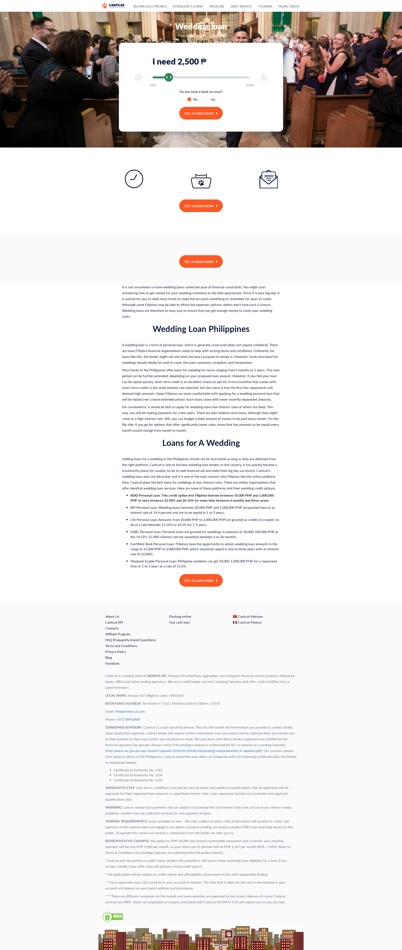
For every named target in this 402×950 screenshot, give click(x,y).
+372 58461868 (128, 719)
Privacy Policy (115, 651)
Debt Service (241, 6)
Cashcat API (114, 622)
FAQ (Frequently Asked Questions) (130, 639)
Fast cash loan (179, 622)
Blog (108, 657)
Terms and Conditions (121, 645)
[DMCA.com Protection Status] (112, 916)
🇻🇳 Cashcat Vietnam (248, 616)
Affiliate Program (117, 634)
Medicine (216, 6)
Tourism (265, 6)
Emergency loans (188, 6)
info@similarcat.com (130, 711)
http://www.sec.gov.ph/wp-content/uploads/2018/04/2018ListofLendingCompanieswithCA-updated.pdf (183, 750)
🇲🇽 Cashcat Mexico (247, 622)
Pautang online (180, 616)
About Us (112, 616)
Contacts (112, 628)
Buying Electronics (150, 6)
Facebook (112, 663)
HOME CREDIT (289, 6)
